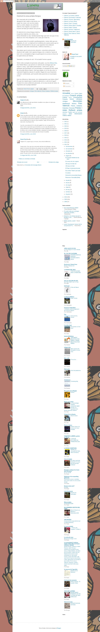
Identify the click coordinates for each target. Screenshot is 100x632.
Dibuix (70, 97)
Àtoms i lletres (68, 425)
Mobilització (66, 103)
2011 (65, 144)
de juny (68, 182)
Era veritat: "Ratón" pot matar (72, 170)
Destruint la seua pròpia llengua (73, 175)
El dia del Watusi (75, 287)
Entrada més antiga (54, 162)
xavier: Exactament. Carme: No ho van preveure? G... (73, 225)
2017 (65, 133)
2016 (65, 135)
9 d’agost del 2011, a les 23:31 (28, 107)
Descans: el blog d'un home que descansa (71, 470)
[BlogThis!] (41, 89)
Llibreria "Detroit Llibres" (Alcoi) (72, 31)
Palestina (65, 108)
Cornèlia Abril (68, 325)
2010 (65, 197)
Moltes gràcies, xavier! (70, 221)
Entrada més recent (22, 162)
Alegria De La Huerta (69, 414)
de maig (68, 185)
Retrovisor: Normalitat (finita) (72, 177)
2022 (65, 121)
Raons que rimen (68, 401)
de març (68, 189)
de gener (68, 194)
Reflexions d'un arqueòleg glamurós (71, 477)
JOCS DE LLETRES (69, 591)
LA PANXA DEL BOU (70, 269)
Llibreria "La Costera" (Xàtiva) (71, 15)
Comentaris (67, 86)
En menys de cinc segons (72, 161)
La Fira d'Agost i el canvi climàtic (72, 249)
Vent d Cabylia (68, 459)
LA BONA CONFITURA (70, 448)
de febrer (68, 191)
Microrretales (67, 502)
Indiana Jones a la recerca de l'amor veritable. (75, 428)
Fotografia (65, 99)
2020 (65, 126)
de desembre (69, 146)
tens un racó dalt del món (71, 280)
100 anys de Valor (70, 166)
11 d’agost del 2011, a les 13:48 (28, 155)
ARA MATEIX (67, 519)
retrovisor (64, 112)
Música (74, 103)
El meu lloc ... (74, 359)
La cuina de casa (68, 537)
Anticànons (67, 380)
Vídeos (64, 115)
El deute (66, 487)
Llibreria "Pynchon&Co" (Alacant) (72, 17)
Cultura (64, 97)
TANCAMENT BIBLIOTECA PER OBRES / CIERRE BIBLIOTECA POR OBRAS (75, 340)
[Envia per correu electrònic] (40, 89)
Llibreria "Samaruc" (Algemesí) (72, 29)
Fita (65, 314)
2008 (65, 201)
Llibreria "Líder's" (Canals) (70, 23)
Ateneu (72, 93)
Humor (72, 99)
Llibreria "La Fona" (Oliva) (70, 21)
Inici (38, 162)
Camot (76, 93)
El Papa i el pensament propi (72, 168)
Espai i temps (74, 298)
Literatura (79, 99)
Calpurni (22, 100)
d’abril (67, 187)
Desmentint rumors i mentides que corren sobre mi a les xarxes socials (72, 480)
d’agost (68, 155)
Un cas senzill (67, 472)
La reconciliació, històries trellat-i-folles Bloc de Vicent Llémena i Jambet (72, 544)
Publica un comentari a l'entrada (27, 158)
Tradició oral (71, 112)
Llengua (32, 91)
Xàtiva (69, 115)
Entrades (66, 83)
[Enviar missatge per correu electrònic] (37, 88)
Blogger (59, 628)
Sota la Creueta (68, 602)
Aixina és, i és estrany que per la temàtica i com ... (72, 216)
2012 (65, 142)
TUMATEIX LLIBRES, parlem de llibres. (72, 436)
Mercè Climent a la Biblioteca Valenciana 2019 (75, 511)
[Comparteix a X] (43, 89)
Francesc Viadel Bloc (70, 307)
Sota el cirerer (74, 415)
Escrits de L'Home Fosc (70, 264)
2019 (65, 128)
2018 (65, 130)
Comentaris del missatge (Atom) (33, 165)
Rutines (72, 392)
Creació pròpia (76, 95)
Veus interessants (75, 114)
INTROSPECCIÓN (68, 503)
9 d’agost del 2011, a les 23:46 (28, 134)
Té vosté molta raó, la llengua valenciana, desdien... (71, 212)
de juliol (68, 180)
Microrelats (77, 101)
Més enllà (66, 358)
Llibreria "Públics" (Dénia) (70, 27)
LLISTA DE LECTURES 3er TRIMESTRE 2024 (75, 440)
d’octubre (68, 151)
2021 (65, 123)
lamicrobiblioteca (69, 336)
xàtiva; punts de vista (70, 248)
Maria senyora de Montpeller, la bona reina (75, 350)
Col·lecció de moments (70, 580)
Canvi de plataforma (76, 370)
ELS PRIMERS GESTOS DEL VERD (72, 508)
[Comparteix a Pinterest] (46, 89)
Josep (22, 113)
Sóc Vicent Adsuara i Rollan (71, 207)
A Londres (68, 173)
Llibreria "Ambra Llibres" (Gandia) (72, 25)
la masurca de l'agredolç (70, 569)
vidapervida (67, 347)
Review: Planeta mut (69, 265)
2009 (65, 199)
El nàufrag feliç (74, 381)
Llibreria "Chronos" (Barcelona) (72, 19)
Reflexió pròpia (54, 91)
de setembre (69, 153)
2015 (65, 137)
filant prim (67, 369)
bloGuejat (66, 286)
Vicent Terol (23, 139)
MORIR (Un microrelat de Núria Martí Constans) (75, 451)
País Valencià (38, 91)
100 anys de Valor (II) (70, 163)
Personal (72, 108)
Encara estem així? (69, 486)
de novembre (69, 148)
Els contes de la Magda (70, 390)
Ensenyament (77, 97)
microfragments (68, 39)
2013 (65, 140)
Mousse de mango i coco (70, 538)
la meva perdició (68, 526)
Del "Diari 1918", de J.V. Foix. (71, 282)
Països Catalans (46, 91)
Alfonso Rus (53, 63)
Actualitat (66, 93)
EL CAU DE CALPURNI (70, 253)
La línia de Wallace (69, 296)
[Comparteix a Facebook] (44, 89)
